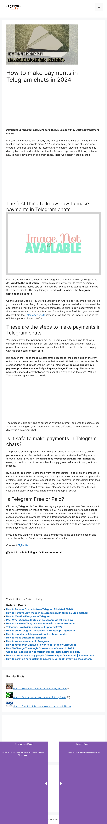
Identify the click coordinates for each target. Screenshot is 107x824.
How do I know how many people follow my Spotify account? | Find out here (50, 655)
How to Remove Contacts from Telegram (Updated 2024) (39, 609)
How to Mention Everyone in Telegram (28, 616)
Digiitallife (22, 545)
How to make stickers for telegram (26, 637)
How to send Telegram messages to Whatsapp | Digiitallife (40, 630)
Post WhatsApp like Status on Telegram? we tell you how (39, 620)
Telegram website (35, 315)
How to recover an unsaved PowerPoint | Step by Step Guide (41, 644)
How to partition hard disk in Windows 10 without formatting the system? (49, 659)
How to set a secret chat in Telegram (27, 641)
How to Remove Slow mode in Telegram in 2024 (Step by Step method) (47, 612)
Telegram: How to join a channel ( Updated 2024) (35, 627)
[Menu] (99, 7)
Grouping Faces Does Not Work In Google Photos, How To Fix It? (43, 651)
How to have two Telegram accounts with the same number (41, 623)
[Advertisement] (53, 107)
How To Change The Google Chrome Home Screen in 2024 (40, 648)
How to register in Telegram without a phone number (37, 634)
